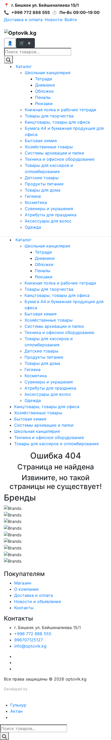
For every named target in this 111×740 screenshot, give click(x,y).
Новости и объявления (37, 601)
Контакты (24, 607)
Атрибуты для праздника (50, 214)
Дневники (45, 85)
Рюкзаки (44, 103)
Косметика (36, 202)
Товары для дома (42, 190)
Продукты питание (44, 183)
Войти (71, 19)
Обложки (44, 91)
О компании (26, 589)
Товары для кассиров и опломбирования (56, 443)
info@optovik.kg (30, 646)
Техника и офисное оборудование (59, 159)
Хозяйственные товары (49, 146)
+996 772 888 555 (32, 633)
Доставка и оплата (23, 19)
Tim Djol (35, 689)
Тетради (43, 78)
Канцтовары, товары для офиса (57, 122)
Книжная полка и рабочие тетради (60, 109)
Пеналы (43, 97)
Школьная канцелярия (47, 72)
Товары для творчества (49, 115)
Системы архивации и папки (54, 153)
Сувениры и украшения (49, 208)
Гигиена (33, 196)
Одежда (33, 227)
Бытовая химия (41, 140)
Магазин (22, 583)
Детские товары (42, 177)
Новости (53, 19)
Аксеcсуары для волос (48, 220)
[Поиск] (8, 59)
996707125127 (28, 639)
